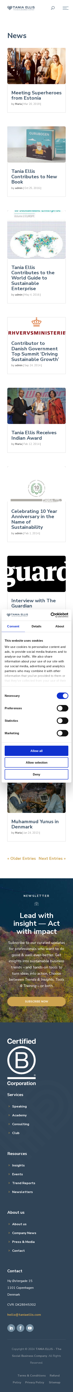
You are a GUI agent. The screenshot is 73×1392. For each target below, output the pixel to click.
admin (19, 188)
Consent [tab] (13, 626)
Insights (18, 1165)
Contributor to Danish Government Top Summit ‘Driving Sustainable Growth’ (35, 351)
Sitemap (54, 1382)
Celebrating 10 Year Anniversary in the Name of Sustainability (34, 519)
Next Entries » (52, 858)
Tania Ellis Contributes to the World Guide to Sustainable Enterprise (33, 278)
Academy (19, 1115)
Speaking (19, 1106)
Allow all (36, 750)
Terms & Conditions (31, 1376)
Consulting (20, 1124)
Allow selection (36, 762)
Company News (24, 1233)
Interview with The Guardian (33, 603)
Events (17, 1174)
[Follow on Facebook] (20, 1328)
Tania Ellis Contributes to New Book (34, 176)
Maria (18, 104)
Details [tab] (37, 626)
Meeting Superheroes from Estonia (36, 95)
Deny (36, 774)
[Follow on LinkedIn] (11, 1328)
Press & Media (23, 1242)
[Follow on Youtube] (30, 1328)
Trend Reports (23, 1183)
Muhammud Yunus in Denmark (35, 824)
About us (19, 1224)
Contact (18, 1251)
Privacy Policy (34, 1382)
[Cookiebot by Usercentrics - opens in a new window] (51, 615)
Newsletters (22, 1192)
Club (15, 1133)
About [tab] (59, 626)
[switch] (62, 708)
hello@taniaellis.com (24, 1315)
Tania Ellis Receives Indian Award (34, 435)
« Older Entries (21, 858)
